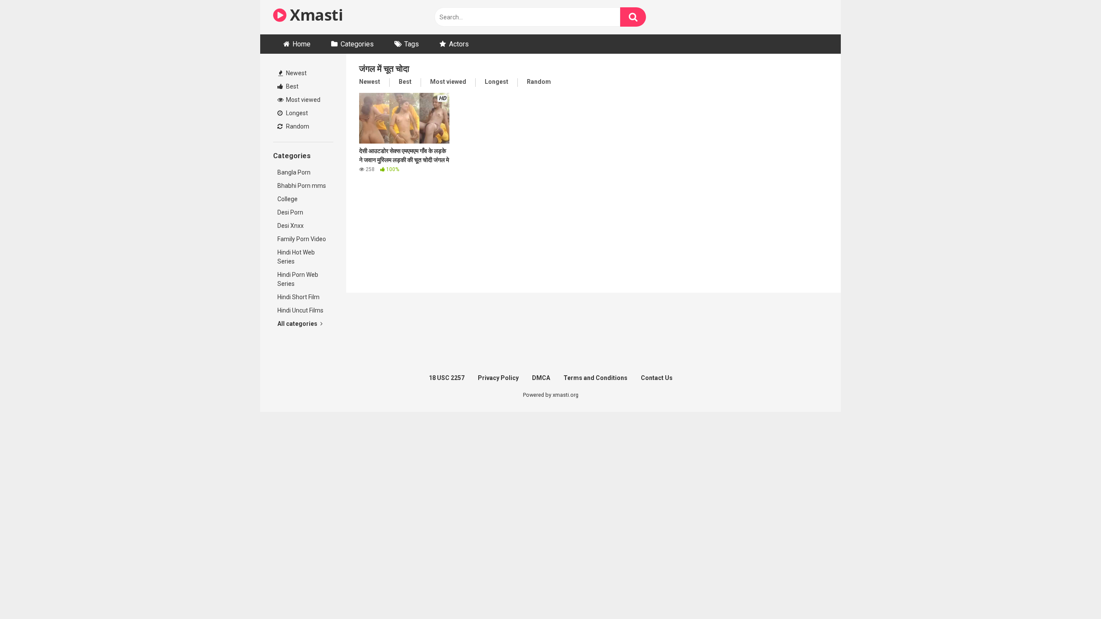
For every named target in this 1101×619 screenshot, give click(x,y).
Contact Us (657, 377)
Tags (411, 44)
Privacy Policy (498, 377)
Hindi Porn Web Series (297, 279)
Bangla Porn (294, 172)
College (287, 199)
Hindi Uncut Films (300, 310)
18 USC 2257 (446, 377)
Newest (296, 73)
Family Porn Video (301, 239)
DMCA (541, 377)
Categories (357, 44)
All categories (298, 323)
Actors (459, 44)
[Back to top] (1072, 593)
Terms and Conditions (595, 377)
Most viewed (302, 99)
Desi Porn (290, 212)
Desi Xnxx (290, 225)
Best (291, 86)
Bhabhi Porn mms (301, 185)
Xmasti (314, 14)
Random (297, 126)
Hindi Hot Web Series (296, 257)
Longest (296, 113)
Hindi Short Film (298, 297)
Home (301, 44)
